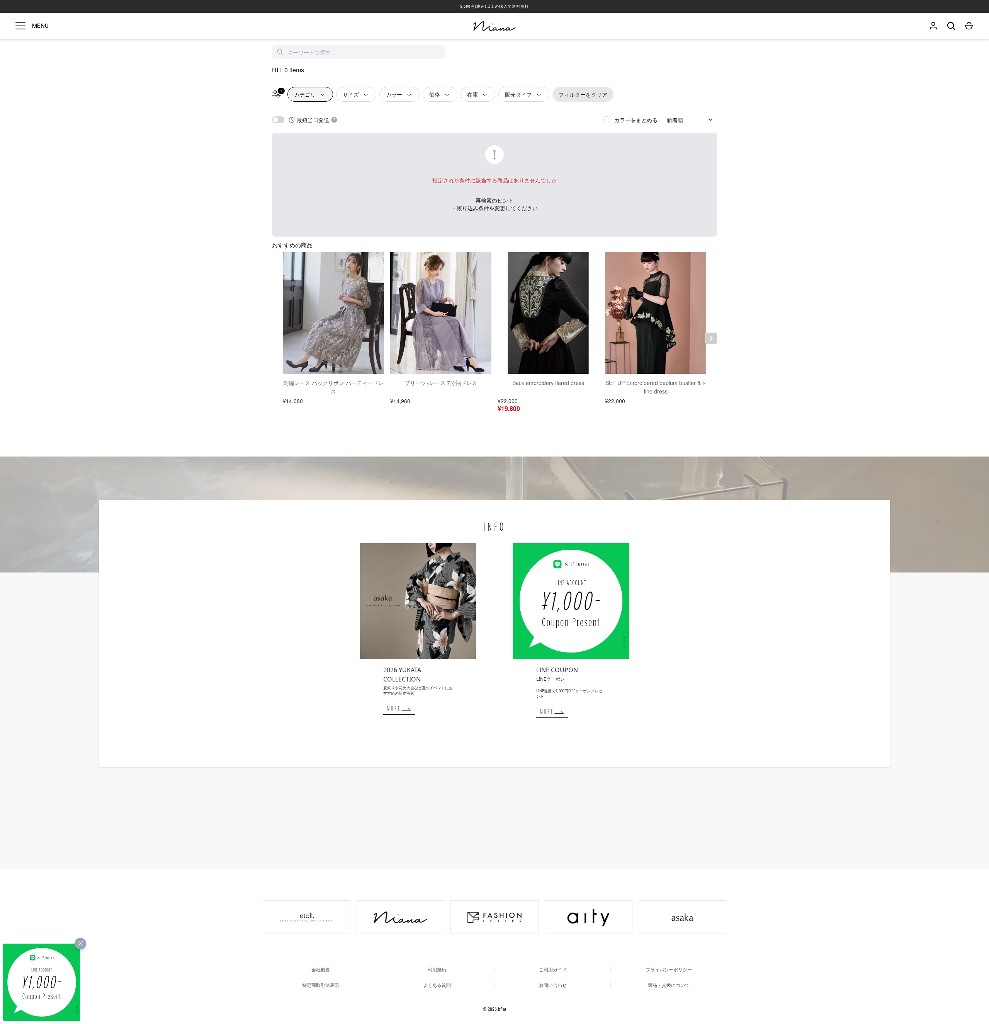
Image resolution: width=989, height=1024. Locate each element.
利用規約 (437, 970)
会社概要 (320, 970)
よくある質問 (437, 985)
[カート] (968, 25)
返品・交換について (669, 985)
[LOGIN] (933, 25)
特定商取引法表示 (320, 985)
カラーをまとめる (636, 120)
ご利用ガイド (553, 970)
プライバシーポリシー (669, 970)
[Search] (951, 25)
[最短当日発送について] (334, 119)
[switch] (278, 119)
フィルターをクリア (583, 94)
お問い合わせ (553, 985)
